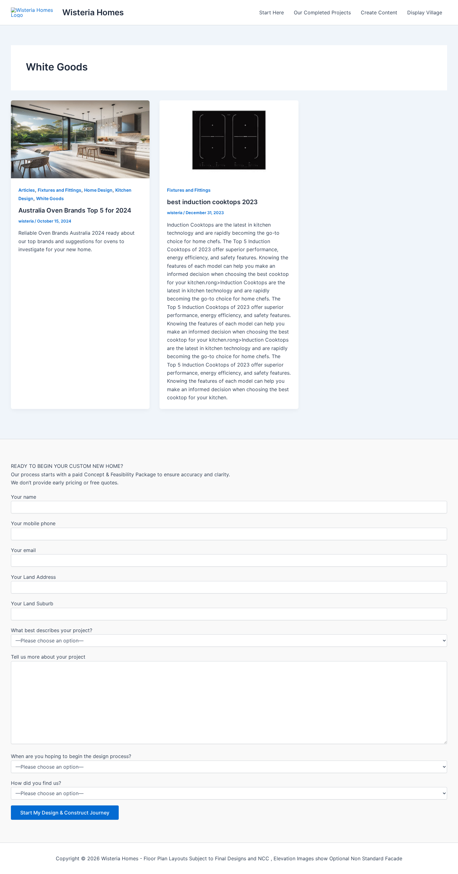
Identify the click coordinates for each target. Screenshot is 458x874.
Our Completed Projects (322, 12)
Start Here (271, 12)
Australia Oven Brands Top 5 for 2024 (74, 210)
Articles (26, 190)
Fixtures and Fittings (59, 190)
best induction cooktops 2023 (212, 202)
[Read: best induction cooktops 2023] (229, 139)
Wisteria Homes (93, 12)
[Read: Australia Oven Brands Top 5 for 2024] (80, 139)
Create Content (379, 12)
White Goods (50, 198)
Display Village (424, 12)
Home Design (98, 190)
